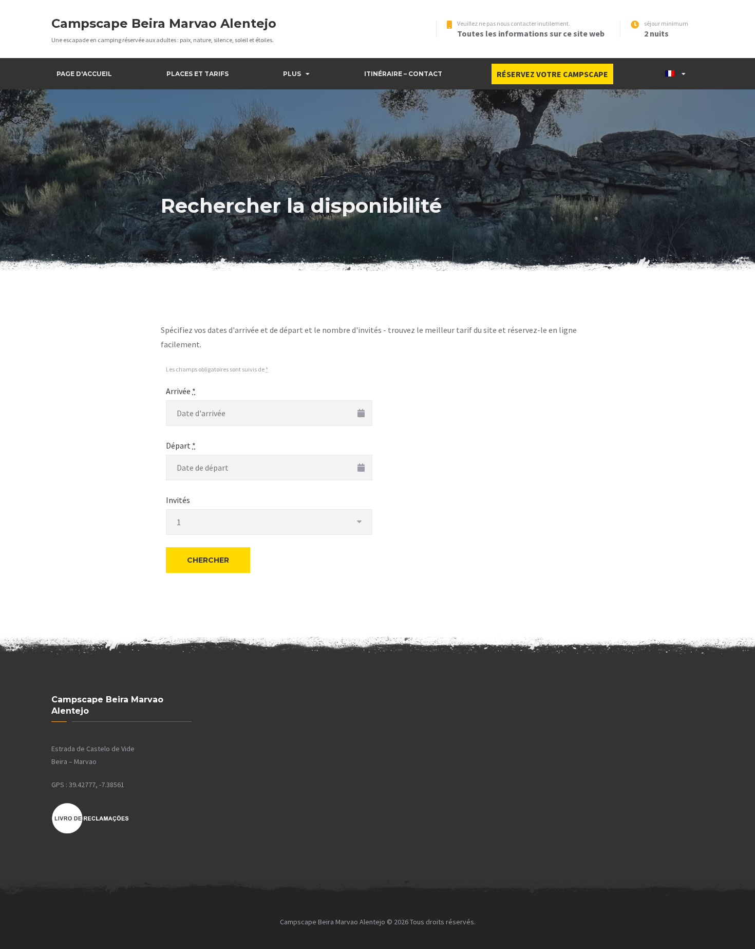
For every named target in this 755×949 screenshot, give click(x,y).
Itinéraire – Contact (403, 74)
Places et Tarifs (197, 74)
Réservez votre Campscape (552, 74)
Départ (181, 445)
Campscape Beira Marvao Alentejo (163, 23)
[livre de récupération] (90, 831)
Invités (178, 500)
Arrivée (181, 391)
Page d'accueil (84, 74)
